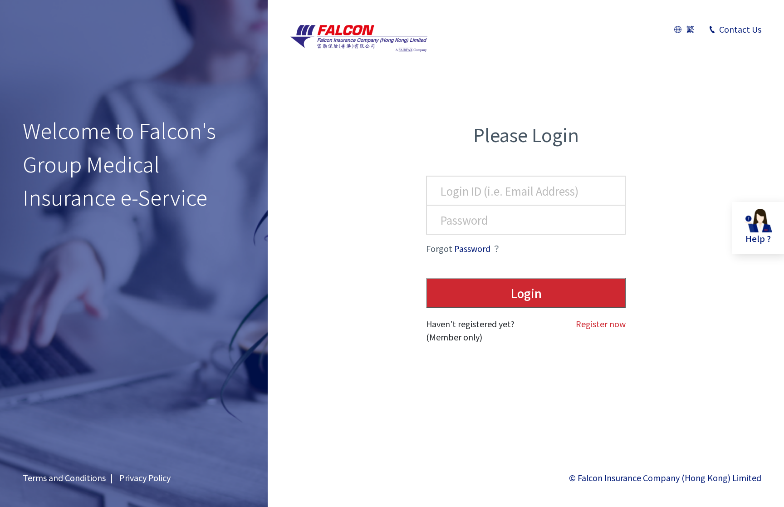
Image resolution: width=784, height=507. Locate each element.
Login (526, 293)
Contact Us (740, 29)
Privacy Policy (145, 477)
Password (472, 248)
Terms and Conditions (64, 477)
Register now (601, 324)
